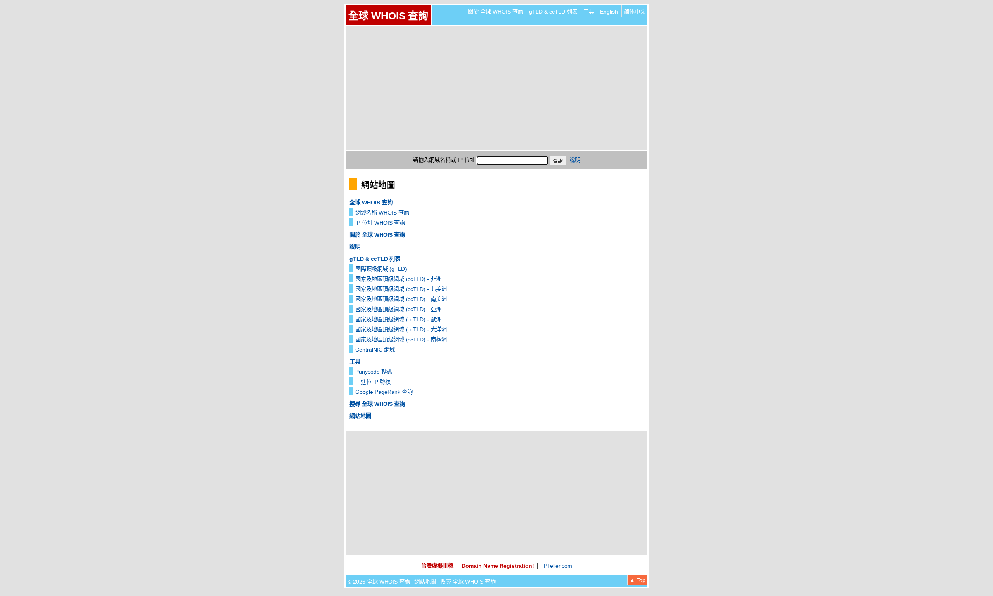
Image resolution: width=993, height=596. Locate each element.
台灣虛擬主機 (437, 566)
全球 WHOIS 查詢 (388, 15)
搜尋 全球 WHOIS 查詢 (377, 404)
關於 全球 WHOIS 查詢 (495, 12)
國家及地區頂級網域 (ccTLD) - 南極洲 (401, 339)
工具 (588, 12)
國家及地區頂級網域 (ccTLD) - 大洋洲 (401, 329)
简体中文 (634, 12)
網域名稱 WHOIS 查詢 (382, 213)
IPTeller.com (557, 566)
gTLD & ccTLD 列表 (553, 12)
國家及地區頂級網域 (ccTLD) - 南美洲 (401, 299)
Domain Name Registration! (498, 566)
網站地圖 (360, 416)
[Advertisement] (496, 88)
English (609, 12)
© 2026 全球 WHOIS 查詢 (379, 582)
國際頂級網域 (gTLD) (381, 269)
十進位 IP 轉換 (373, 382)
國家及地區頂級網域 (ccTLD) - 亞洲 (398, 309)
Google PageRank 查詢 (384, 392)
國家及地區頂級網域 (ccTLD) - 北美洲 (401, 289)
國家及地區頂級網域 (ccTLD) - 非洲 (398, 279)
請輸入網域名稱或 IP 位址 (444, 160)
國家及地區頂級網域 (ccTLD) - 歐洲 (398, 319)
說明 (574, 160)
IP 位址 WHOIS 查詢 (380, 223)
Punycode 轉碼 (373, 372)
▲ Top (637, 580)
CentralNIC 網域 (375, 350)
